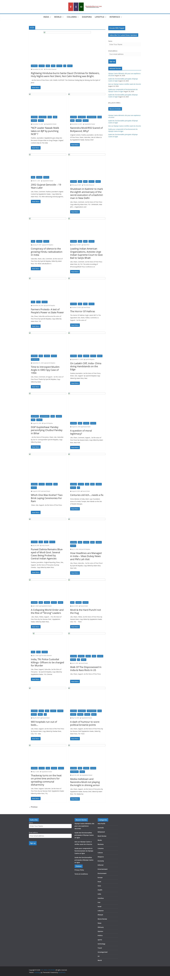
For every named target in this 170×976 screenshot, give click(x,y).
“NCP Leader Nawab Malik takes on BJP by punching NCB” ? (45, 131)
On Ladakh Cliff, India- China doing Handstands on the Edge (85, 366)
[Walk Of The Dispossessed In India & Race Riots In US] (86, 642)
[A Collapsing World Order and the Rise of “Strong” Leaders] (47, 589)
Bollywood (42, 117)
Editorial (73, 304)
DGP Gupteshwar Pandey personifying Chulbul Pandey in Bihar (46, 430)
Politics (59, 66)
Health (88, 656)
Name (110, 41)
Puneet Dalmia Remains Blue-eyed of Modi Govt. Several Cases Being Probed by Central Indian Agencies (47, 554)
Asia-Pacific (101, 823)
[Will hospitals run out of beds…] (47, 697)
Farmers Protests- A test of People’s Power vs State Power (47, 311)
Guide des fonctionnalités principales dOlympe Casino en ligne (84, 860)
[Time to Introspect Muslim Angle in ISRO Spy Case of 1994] (47, 342)
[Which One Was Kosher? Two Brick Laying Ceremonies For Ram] (47, 467)
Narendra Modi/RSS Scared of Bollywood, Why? (86, 129)
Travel (40, 714)
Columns (72, 17)
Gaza (99, 886)
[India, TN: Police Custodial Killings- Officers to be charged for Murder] (47, 640)
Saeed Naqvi (86, 307)
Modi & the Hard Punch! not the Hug (85, 611)
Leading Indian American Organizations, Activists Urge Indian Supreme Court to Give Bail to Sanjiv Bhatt (86, 253)
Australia (34, 66)
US (64, 66)
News (53, 66)
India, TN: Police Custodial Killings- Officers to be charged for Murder (47, 662)
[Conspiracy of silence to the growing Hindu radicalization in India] (47, 227)
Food (99, 882)
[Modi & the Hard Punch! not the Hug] (86, 589)
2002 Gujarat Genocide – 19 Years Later (46, 186)
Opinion (34, 120)
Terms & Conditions (81, 874)
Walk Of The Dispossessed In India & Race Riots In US (85, 668)
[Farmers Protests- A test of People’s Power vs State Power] (47, 288)
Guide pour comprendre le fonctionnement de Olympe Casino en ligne (84, 850)
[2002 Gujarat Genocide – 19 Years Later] (47, 163)
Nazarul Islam (87, 427)
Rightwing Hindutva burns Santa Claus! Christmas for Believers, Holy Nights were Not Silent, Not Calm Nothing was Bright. (65, 74)
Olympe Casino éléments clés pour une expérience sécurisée (84, 826)
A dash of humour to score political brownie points (84, 723)
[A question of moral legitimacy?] (86, 406)
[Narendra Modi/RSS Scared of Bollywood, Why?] (86, 103)
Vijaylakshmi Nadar (51, 124)
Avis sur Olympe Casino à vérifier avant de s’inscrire (124, 84)
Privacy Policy (79, 870)
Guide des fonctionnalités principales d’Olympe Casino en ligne (84, 835)
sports (100, 940)
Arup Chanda (45, 545)
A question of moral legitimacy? (81, 432)
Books (100, 840)
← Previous (33, 807)
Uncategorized (102, 952)
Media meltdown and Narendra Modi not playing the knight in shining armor (85, 782)
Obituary (101, 927)
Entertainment (92, 117)
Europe (100, 877)
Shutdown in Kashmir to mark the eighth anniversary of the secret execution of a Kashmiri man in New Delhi (86, 193)
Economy (101, 861)
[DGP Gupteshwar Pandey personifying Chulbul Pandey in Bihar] (47, 402)
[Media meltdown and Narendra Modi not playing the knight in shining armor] (86, 754)
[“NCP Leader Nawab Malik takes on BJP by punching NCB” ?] (47, 103)
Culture (41, 66)
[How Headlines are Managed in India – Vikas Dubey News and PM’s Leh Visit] (86, 528)
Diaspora (87, 17)
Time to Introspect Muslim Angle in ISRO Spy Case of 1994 (45, 370)
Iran (99, 902)
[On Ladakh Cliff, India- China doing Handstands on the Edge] (86, 342)
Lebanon (101, 911)
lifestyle (99, 17)
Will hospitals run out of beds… (44, 723)
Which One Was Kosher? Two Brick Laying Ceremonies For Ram (47, 498)
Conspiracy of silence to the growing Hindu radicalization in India (46, 251)
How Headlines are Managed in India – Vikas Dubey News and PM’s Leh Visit (86, 556)
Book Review (102, 836)
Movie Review (102, 919)
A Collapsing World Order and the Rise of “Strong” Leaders (47, 611)
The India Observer (51, 69)
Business (101, 844)
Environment (102, 873)
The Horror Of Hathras (82, 311)
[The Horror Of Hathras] (86, 289)
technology (35, 359)
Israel (99, 906)
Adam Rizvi (86, 245)
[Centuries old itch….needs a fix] (86, 467)
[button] (50, 17)
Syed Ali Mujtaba (48, 245)
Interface (114, 17)
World (57, 17)
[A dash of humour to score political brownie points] (86, 697)
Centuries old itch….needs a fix (86, 495)
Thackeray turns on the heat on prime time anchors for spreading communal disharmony (46, 780)
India (46, 17)
